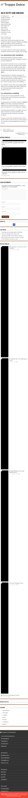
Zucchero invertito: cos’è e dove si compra (12, 235)
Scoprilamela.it (4, 743)
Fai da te (5, 719)
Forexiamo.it (4, 769)
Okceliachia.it (4, 752)
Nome (3, 202)
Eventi (4, 717)
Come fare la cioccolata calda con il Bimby (12, 232)
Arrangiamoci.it (4, 791)
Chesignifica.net (5, 760)
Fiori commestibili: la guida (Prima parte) (14, 166)
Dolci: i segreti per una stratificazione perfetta (8, 130)
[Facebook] (14, 224)
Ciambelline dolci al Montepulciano (20, 133)
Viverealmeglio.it (5, 788)
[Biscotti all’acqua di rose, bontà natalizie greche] (4, 525)
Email (3, 206)
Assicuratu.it (4, 786)
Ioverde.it (3, 777)
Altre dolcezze (6, 710)
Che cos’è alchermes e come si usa (10, 234)
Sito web (4, 211)
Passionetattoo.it (5, 738)
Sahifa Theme (4, 793)
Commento (5, 188)
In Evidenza (5, 721)
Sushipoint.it (4, 779)
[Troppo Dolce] (14, 4)
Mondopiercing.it (5, 755)
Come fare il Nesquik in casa (16, 583)
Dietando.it (3, 772)
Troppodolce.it (4, 741)
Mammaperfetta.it (5, 757)
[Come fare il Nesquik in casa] (4, 638)
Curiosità (5, 715)
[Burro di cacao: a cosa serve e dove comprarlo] (4, 301)
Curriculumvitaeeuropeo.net (7, 736)
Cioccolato (5, 712)
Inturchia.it (3, 774)
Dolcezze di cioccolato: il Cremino (11, 695)
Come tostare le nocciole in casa (9, 239)
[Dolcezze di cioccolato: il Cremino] (1, 695)
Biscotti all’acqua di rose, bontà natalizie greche (16, 471)
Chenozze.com (4, 762)
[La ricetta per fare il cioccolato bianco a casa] (4, 413)
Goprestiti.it (3, 746)
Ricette (4, 724)
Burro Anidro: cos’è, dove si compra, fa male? (13, 237)
